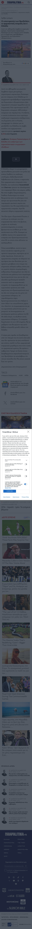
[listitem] (16, 460)
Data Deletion (6, 497)
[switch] (25, 464)
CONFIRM (10, 491)
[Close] (28, 432)
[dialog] (16, 464)
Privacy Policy (25, 497)
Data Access (16, 497)
